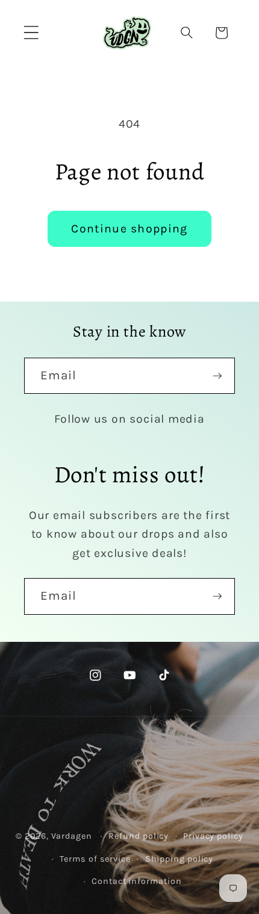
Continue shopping (129, 228)
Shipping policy (179, 859)
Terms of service (95, 859)
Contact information (136, 881)
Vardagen (71, 836)
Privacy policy (213, 836)
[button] (31, 33)
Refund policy (138, 836)
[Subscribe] (217, 376)
